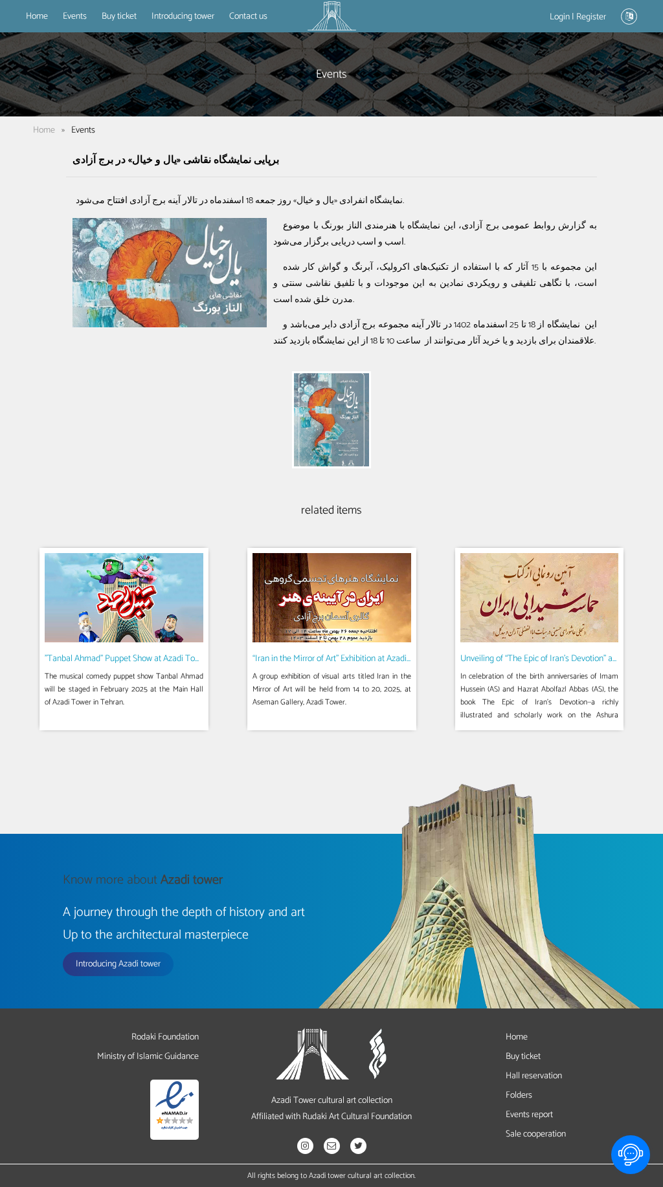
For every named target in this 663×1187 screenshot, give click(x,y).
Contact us (248, 16)
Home (37, 16)
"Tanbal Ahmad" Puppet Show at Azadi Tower (126, 658)
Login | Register (578, 17)
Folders (519, 1095)
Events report (529, 1114)
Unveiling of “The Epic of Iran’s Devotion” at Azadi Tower (561, 658)
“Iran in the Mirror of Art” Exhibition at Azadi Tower (342, 658)
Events (75, 16)
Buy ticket (119, 16)
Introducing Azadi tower (118, 964)
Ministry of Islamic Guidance (148, 1056)
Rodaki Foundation (165, 1037)
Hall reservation (534, 1076)
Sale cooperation (536, 1134)
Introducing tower (183, 16)
